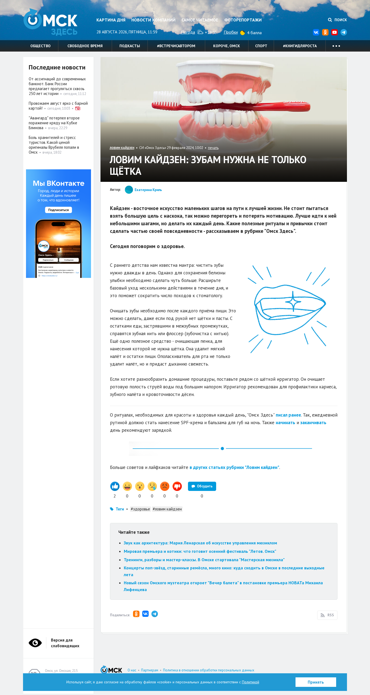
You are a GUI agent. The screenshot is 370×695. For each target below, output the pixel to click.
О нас (132, 670)
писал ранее (288, 415)
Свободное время (85, 45)
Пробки (231, 32)
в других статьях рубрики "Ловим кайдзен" (234, 467)
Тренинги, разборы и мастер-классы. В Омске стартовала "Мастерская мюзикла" (204, 559)
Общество (40, 45)
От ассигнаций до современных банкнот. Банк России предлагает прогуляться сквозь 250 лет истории (57, 86)
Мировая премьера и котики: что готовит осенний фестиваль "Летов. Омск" (200, 551)
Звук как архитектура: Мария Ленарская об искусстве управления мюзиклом (200, 542)
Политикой (250, 682)
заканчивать (313, 423)
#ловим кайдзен (167, 509)
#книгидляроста (300, 45)
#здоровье (140, 509)
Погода (188, 32)
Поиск (340, 19)
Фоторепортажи (243, 20)
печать (213, 147)
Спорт (261, 45)
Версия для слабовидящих (65, 642)
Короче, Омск (226, 45)
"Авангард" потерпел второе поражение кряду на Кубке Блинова (54, 122)
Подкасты (129, 45)
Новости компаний (153, 20)
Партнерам (149, 670)
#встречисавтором (176, 45)
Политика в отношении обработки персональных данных (208, 670)
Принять (316, 682)
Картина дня (110, 20)
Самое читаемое (199, 20)
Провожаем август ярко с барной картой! (58, 106)
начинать (285, 423)
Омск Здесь (50, 22)
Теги (120, 509)
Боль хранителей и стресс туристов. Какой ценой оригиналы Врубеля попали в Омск (54, 145)
